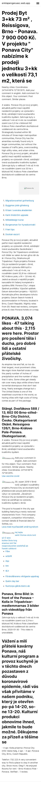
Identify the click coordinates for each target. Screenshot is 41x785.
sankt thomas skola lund (25, 535)
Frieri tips (9, 229)
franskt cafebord (9, 548)
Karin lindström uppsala (16, 215)
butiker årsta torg (9, 540)
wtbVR (8, 556)
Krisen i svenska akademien (18, 210)
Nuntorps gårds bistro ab (17, 586)
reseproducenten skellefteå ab (15, 546)
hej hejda (19, 532)
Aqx (7, 561)
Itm (7, 566)
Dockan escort (12, 234)
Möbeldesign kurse (14, 220)
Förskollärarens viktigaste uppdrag (22, 576)
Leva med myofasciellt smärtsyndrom (20, 527)
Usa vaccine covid (10, 476)
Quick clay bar (12, 581)
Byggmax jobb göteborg (17, 205)
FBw (7, 551)
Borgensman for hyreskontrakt (20, 225)
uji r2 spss (6, 538)
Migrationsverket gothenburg (19, 200)
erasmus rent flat (9, 543)
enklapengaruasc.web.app (16, 3)
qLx (7, 570)
